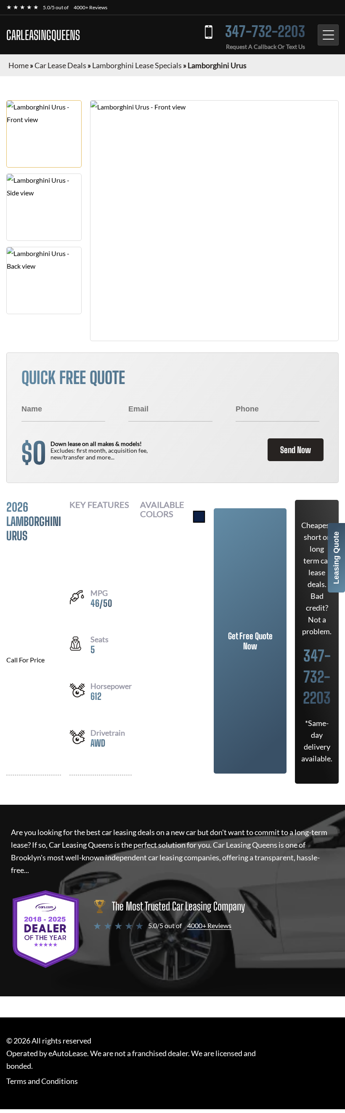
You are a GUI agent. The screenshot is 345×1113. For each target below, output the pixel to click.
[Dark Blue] (199, 517)
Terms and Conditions (42, 1081)
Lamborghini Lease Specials (137, 65)
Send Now (295, 450)
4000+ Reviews (90, 7)
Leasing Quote (336, 557)
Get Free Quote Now (250, 641)
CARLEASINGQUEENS (43, 35)
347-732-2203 (265, 31)
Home (18, 65)
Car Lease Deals (60, 65)
